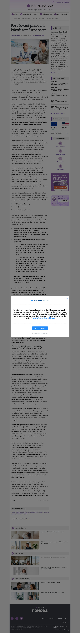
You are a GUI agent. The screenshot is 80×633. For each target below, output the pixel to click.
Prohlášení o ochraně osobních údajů (43, 318)
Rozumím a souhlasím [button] (40, 328)
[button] (40, 333)
